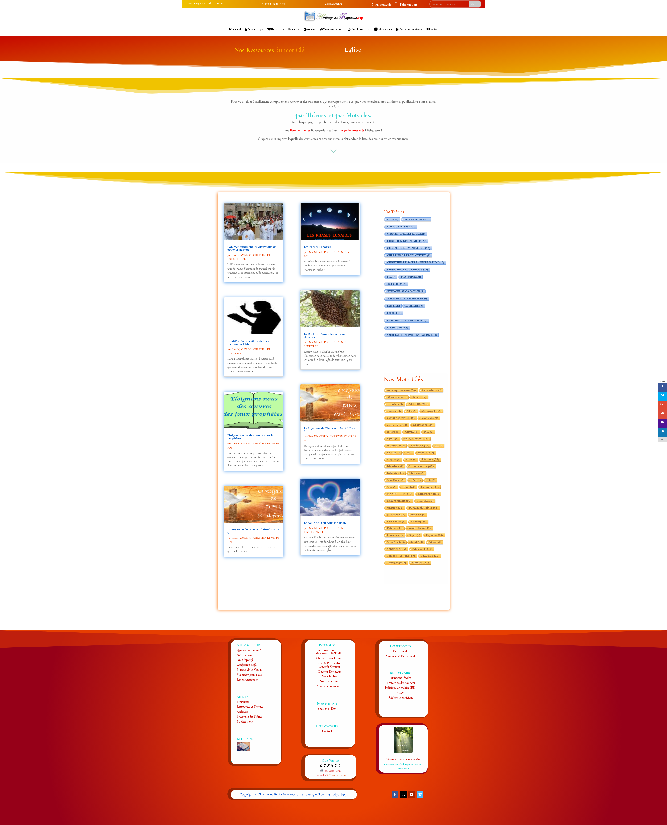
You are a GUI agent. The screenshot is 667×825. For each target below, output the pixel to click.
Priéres (395, 528)
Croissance (423, 424)
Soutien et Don (327, 708)
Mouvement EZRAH (328, 653)
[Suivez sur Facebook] (395, 794)
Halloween (426, 452)
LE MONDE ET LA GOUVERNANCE (407, 320)
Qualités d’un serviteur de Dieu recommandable (248, 342)
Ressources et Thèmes (284, 29)
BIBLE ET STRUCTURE (401, 226)
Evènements (400, 651)
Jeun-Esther (396, 480)
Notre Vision (245, 655)
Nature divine (399, 500)
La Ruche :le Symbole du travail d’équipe (325, 335)
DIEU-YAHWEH (411, 276)
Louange (430, 486)
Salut (416, 542)
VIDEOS (420, 562)
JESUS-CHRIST (396, 284)
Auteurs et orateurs (410, 29)
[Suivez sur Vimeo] (420, 794)
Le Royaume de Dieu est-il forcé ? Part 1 (253, 531)
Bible (412, 411)
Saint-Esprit (396, 542)
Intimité (395, 473)
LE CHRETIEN (414, 306)
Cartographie (432, 411)
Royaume (434, 535)
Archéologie (395, 404)
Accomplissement (401, 390)
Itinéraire (417, 473)
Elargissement (416, 438)
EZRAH (393, 452)
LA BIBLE (393, 306)
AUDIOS (418, 404)
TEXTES (430, 555)
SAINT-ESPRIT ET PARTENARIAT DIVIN (412, 335)
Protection (395, 535)
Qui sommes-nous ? (249, 650)
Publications (384, 29)
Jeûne (415, 480)
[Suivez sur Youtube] (411, 794)
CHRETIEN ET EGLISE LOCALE (406, 234)
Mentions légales (400, 678)
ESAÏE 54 (419, 445)
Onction (395, 507)
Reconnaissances (247, 679)
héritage (430, 459)
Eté (439, 446)
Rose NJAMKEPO (241, 255)
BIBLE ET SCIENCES (416, 219)
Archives (311, 29)
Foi (408, 452)
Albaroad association (328, 658)
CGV (400, 693)
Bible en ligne (255, 29)
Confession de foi (247, 665)
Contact (434, 29)
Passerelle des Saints (249, 716)
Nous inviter (329, 676)
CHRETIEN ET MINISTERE (408, 248)
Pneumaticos (396, 521)
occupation (425, 501)
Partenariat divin (423, 507)
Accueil (236, 29)
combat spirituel (401, 417)
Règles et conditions (400, 698)
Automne (394, 411)
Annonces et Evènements (400, 656)
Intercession (421, 466)
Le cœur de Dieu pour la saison (325, 523)
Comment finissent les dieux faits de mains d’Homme (251, 248)
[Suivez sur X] (403, 794)
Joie (430, 480)
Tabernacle (422, 549)
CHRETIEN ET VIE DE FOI (407, 269)
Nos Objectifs (245, 660)
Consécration (429, 418)
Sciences (435, 542)
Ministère (428, 494)
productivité (419, 528)
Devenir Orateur (329, 666)
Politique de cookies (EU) (401, 688)
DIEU (391, 277)
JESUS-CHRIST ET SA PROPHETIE (407, 298)
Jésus (408, 486)
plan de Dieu (396, 514)
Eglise (392, 438)
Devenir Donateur (329, 671)
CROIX (411, 431)
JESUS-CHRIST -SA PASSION (405, 291)
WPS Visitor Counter (336, 774)
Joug (391, 487)
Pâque (414, 535)
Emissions (243, 702)
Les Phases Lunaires (317, 247)
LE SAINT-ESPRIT (397, 327)
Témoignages (396, 563)
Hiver (411, 459)
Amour (419, 397)
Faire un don (408, 4)
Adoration (432, 390)
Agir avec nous (332, 29)
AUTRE (392, 219)
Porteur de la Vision (249, 670)
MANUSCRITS (399, 494)
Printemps (418, 521)
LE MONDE (394, 313)
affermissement (397, 397)
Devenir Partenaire (328, 663)
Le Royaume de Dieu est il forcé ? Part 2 (329, 429)
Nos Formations (361, 29)
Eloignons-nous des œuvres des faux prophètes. (252, 437)
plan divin (418, 514)
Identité (395, 466)
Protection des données (401, 683)
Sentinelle (396, 549)
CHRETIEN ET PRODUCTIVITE (408, 255)
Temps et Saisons (401, 555)
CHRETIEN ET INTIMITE (406, 241)
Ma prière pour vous (249, 675)
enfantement (396, 446)
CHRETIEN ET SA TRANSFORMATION (415, 262)
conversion (397, 425)
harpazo (393, 459)
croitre (393, 431)
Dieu (428, 432)
